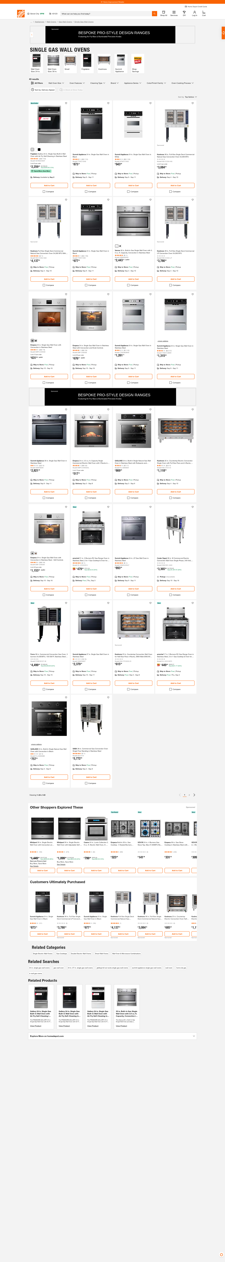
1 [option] (184, 795)
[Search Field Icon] (154, 13)
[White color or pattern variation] (35, 149)
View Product (35, 1026)
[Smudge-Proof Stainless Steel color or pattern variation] (32, 149)
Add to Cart (49, 185)
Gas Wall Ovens (65, 22)
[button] (187, 97)
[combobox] (106, 13)
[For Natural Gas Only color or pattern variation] (35, 340)
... (31, 22)
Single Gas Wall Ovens (84, 22)
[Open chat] (223, 33)
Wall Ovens (51, 22)
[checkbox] (44, 191)
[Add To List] (66, 103)
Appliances (39, 22)
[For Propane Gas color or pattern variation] (35, 553)
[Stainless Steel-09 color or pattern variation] (32, 340)
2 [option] (189, 795)
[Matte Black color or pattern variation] (120, 246)
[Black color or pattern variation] (39, 149)
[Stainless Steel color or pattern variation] (116, 246)
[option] (194, 795)
